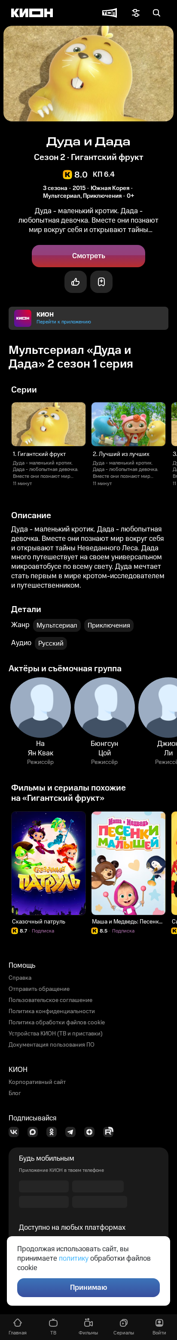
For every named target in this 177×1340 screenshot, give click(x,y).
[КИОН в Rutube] (111, 1132)
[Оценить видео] (75, 282)
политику (73, 1258)
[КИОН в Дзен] (92, 1132)
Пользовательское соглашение (50, 1000)
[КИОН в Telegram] (73, 1132)
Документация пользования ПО (52, 1045)
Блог (15, 1093)
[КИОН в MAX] (35, 1132)
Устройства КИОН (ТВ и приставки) (56, 1034)
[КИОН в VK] (16, 1132)
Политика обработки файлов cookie (57, 1022)
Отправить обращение (39, 989)
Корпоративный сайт (37, 1082)
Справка (20, 978)
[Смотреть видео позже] (101, 282)
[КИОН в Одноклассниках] (54, 1132)
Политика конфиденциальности (52, 1011)
